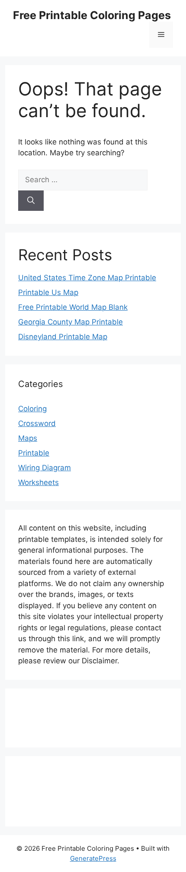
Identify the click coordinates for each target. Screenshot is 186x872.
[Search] (31, 200)
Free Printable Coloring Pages (92, 15)
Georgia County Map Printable (70, 322)
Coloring (32, 408)
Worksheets (38, 482)
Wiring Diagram (44, 467)
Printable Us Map (48, 292)
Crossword (37, 423)
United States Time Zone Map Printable (87, 277)
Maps (27, 438)
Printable (33, 453)
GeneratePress (93, 858)
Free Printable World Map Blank (73, 307)
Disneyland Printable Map (62, 336)
